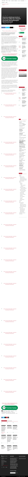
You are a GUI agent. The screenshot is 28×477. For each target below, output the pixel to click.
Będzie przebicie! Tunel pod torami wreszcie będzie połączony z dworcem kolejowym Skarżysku (14, 459)
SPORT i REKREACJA (22, 196)
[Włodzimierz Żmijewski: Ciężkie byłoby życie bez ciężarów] (20, 106)
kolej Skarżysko (21, 135)
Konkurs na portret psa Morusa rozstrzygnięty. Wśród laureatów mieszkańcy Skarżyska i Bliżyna (15, 448)
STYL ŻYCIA (2, 445)
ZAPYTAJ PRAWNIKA (23, 191)
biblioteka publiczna (21, 123)
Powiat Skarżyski (21, 154)
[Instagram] (3, 467)
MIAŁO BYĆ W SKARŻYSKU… (23, 204)
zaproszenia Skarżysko (21, 168)
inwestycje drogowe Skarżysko (22, 132)
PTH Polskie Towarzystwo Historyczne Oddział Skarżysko (22, 156)
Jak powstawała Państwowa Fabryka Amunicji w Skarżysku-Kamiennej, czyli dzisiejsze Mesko (24, 101)
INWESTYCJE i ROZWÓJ (22, 187)
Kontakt (22, 476)
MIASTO (5, 6)
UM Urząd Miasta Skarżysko (21, 163)
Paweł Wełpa (5, 23)
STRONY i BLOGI (21, 207)
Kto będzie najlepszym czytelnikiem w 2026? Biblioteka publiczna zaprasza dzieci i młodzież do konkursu (15, 427)
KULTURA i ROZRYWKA (3, 425)
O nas (17, 476)
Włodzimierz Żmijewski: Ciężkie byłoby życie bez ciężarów (24, 106)
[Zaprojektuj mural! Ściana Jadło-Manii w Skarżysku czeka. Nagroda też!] (3, 444)
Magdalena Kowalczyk (8, 411)
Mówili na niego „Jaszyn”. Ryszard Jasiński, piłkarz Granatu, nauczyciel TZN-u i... (24, 47)
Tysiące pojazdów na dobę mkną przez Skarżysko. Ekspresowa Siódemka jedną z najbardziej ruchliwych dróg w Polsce (13, 461)
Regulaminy (19, 476)
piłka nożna (23, 152)
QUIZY (20, 201)
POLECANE (20, 200)
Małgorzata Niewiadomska (4, 412)
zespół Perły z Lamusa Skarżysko (22, 170)
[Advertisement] (19, 5)
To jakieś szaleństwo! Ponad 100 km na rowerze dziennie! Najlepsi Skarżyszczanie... (24, 51)
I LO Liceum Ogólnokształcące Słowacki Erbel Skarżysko (22, 128)
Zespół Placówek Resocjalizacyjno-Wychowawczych (10, 413)
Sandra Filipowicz (3, 413)
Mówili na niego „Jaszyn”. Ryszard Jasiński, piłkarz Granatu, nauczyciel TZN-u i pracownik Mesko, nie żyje (14, 465)
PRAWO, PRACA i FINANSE (23, 190)
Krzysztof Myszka (20, 138)
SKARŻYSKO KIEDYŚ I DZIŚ (23, 205)
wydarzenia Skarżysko (21, 165)
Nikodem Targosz (9, 412)
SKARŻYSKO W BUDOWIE (23, 188)
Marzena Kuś (12, 411)
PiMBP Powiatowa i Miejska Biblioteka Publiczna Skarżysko (22, 150)
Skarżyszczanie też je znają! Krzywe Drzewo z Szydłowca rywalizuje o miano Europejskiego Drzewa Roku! (3, 437)
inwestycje (20, 131)
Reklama (24, 476)
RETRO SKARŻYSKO (21, 202)
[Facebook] (1, 467)
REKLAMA (6, 2)
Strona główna (2, 6)
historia (24, 124)
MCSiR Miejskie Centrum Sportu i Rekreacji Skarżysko (22, 144)
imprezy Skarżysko (21, 130)
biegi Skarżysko (20, 124)
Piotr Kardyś (20, 152)
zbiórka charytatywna (22, 169)
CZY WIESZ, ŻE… (22, 203)
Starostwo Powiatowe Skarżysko (22, 160)
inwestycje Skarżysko (21, 134)
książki (23, 138)
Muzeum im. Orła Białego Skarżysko (22, 146)
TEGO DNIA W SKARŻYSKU (23, 206)
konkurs (20, 136)
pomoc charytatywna (21, 153)
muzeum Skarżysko (22, 147)
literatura (23, 139)
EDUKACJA (8, 6)
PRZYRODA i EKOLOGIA (22, 194)
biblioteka (20, 122)
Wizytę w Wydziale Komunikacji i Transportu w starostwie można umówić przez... (24, 94)
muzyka (20, 148)
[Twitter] (6, 467)
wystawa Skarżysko (21, 166)
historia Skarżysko (22, 125)
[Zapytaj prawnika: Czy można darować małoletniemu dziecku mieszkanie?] (20, 90)
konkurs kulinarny (3, 411)
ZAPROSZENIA (3, 2)
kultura (20, 139)
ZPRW (16, 413)
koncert (24, 135)
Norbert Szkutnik (13, 412)
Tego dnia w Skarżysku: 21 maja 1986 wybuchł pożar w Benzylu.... (24, 98)
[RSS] (5, 467)
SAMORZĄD (21, 195)
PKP (25, 152)
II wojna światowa (21, 126)
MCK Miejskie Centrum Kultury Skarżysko (22, 141)
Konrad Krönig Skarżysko (22, 137)
